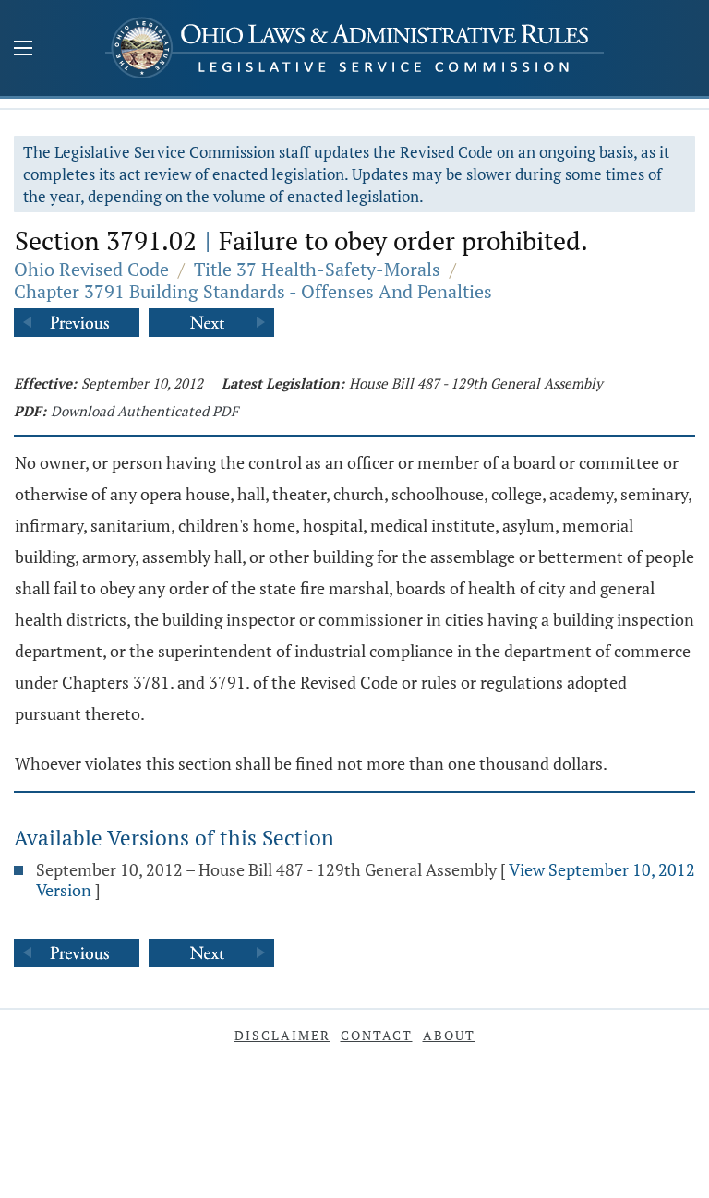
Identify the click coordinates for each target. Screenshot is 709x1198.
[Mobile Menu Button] (23, 50)
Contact (377, 1035)
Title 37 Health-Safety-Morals (317, 269)
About (449, 1035)
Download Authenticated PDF (144, 410)
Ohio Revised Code (91, 269)
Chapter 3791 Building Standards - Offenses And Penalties (253, 291)
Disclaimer (282, 1035)
